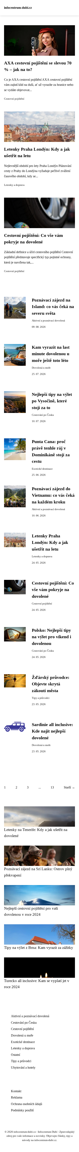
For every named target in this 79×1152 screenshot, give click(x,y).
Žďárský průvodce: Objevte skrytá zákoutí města (50, 684)
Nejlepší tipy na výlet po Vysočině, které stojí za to (52, 401)
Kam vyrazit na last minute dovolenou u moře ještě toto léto (50, 354)
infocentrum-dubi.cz (18, 7)
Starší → (69, 787)
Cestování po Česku (43, 415)
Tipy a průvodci (40, 698)
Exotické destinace (42, 468)
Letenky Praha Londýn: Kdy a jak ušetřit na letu (50, 543)
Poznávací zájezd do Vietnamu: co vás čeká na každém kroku (53, 495)
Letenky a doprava (14, 185)
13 (52, 787)
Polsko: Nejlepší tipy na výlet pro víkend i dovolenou (51, 637)
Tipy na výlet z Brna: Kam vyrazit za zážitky (38, 947)
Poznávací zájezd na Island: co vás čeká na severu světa (53, 307)
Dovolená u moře (41, 367)
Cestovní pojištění (14, 98)
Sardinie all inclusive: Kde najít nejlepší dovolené (52, 731)
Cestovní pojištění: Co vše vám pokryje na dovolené (53, 590)
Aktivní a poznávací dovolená (48, 320)
